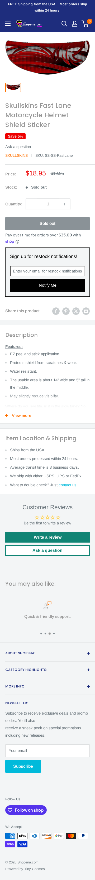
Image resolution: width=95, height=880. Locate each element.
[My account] (74, 24)
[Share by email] (86, 311)
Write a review (47, 537)
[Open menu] (8, 24)
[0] (85, 24)
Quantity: (13, 204)
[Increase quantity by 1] (64, 204)
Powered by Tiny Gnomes (25, 869)
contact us (68, 485)
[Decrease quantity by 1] (31, 204)
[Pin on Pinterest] (66, 311)
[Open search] (64, 24)
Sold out (47, 223)
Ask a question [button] (47, 550)
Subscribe (23, 766)
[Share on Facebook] (56, 311)
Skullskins (16, 155)
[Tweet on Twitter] (76, 311)
